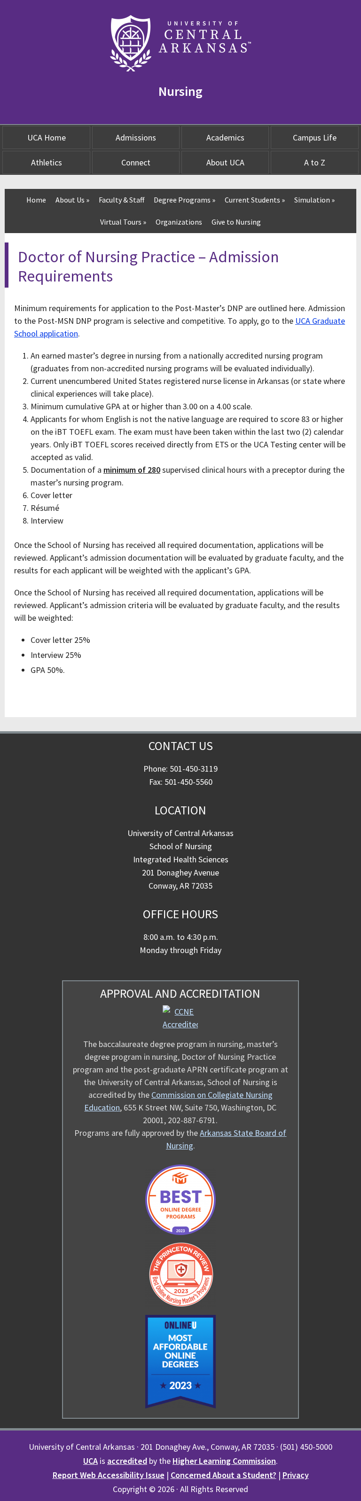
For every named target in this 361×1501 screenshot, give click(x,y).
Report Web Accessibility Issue (109, 1475)
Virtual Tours (123, 222)
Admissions (136, 137)
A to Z (314, 162)
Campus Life (315, 137)
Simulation (314, 199)
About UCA (225, 162)
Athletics (46, 162)
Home (36, 199)
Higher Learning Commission (224, 1460)
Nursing (180, 91)
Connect (135, 162)
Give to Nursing (236, 222)
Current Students (255, 199)
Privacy (296, 1475)
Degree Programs (184, 199)
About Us (72, 199)
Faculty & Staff (121, 199)
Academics (225, 137)
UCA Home (46, 137)
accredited (127, 1460)
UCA (90, 1460)
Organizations (179, 222)
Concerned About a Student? (223, 1475)
